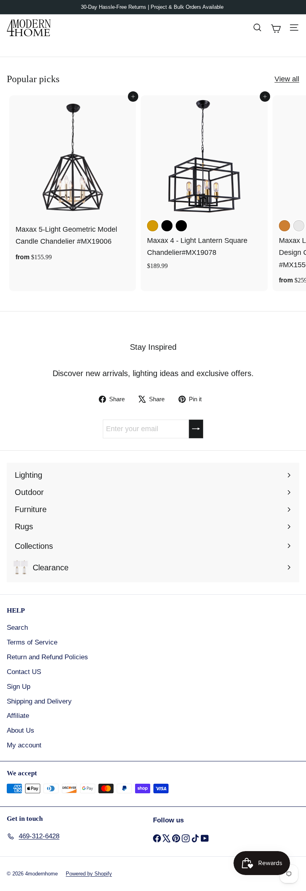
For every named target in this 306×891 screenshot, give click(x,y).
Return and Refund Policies (47, 657)
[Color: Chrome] (298, 225)
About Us (20, 730)
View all (287, 79)
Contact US (24, 672)
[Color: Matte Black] (181, 225)
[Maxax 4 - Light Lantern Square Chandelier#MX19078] (204, 184)
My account (24, 745)
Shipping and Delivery (39, 701)
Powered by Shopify (89, 874)
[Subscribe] (196, 429)
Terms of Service (32, 642)
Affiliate (18, 716)
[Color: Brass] (152, 225)
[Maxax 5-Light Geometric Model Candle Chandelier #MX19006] (72, 181)
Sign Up (18, 686)
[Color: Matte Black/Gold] (167, 225)
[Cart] (276, 27)
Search (17, 627)
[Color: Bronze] (284, 225)
